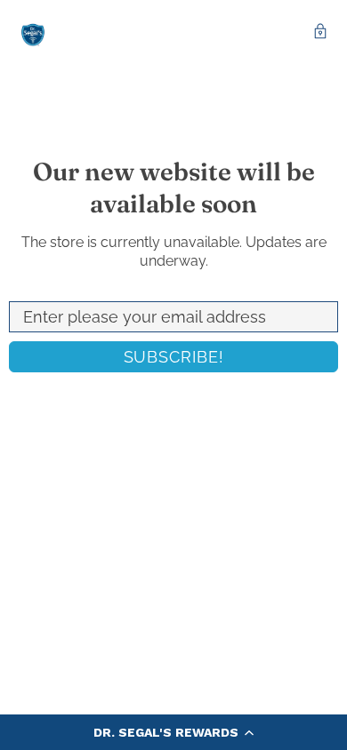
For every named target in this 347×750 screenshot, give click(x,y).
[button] (173, 732)
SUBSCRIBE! (174, 356)
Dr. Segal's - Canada (33, 33)
